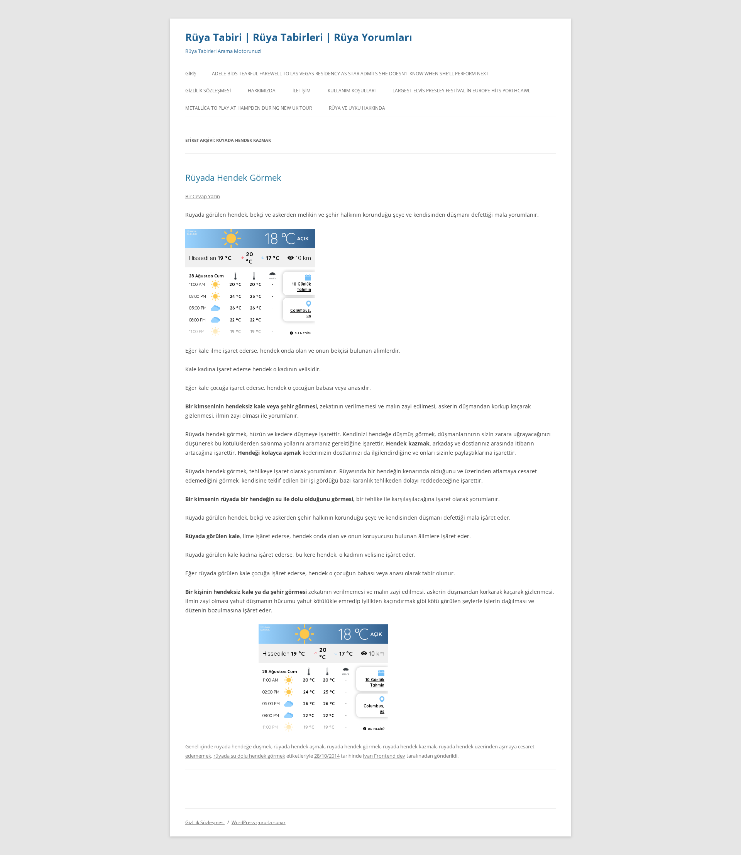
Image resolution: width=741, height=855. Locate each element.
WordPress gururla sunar (259, 822)
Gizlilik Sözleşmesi (208, 90)
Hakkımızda (262, 90)
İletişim (302, 90)
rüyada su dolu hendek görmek (249, 755)
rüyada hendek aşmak (299, 746)
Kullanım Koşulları (352, 90)
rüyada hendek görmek (354, 746)
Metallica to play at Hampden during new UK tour (248, 108)
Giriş (190, 73)
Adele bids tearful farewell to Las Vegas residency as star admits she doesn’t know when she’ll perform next (350, 73)
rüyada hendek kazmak (409, 746)
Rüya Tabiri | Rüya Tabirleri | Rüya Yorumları (298, 37)
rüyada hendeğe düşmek (242, 746)
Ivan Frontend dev (384, 755)
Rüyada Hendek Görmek (233, 177)
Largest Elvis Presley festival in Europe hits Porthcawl (461, 90)
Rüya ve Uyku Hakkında (357, 108)
